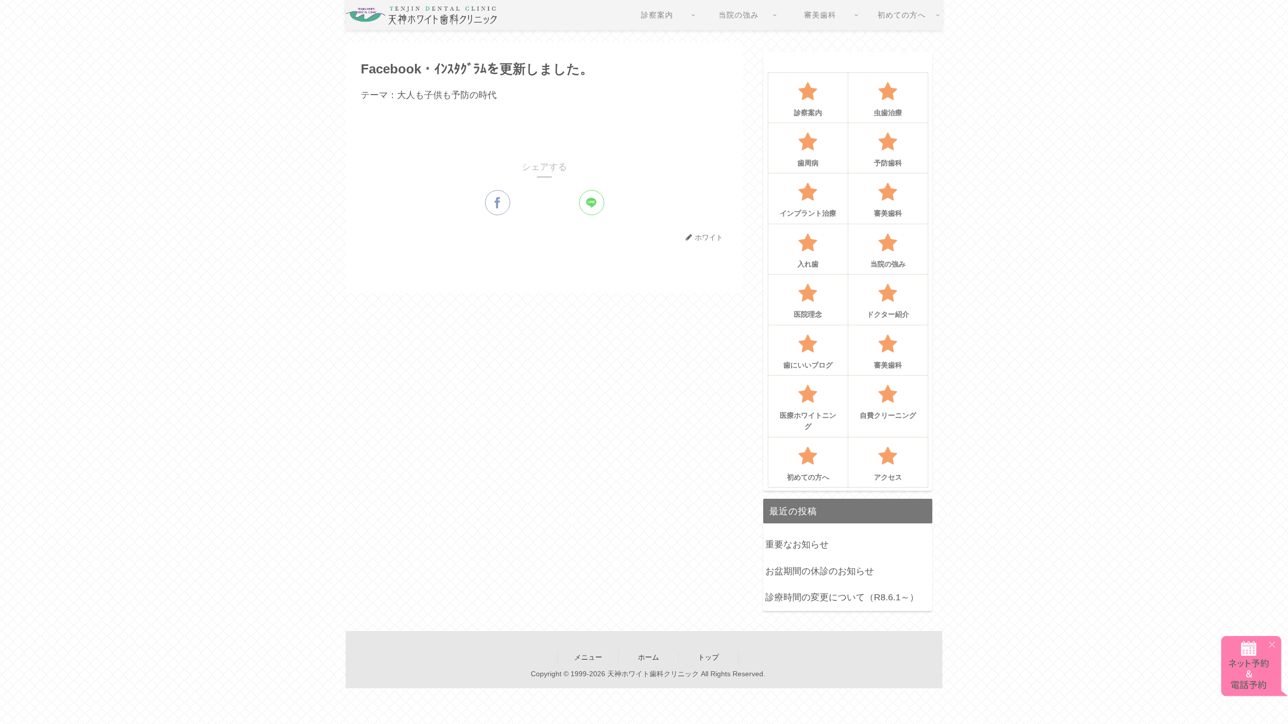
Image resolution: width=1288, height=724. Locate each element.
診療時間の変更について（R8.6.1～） (842, 597)
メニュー (588, 657)
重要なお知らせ (797, 544)
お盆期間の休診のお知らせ (819, 571)
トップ (708, 657)
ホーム (648, 657)
